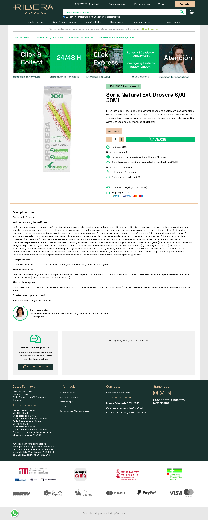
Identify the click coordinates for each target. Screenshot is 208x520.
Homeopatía (117, 22)
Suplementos (35, 22)
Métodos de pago (69, 397)
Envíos (63, 406)
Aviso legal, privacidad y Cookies (104, 513)
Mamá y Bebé (93, 22)
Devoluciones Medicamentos (74, 411)
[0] (191, 12)
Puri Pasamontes (39, 309)
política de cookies (149, 29)
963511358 (81, 4)
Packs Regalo (172, 22)
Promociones (142, 4)
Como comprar (67, 401)
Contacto (94, 4)
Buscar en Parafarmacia (77, 16)
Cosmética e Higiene (65, 22)
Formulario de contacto (118, 392)
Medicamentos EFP (144, 22)
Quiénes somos (117, 4)
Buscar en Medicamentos (106, 16)
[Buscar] (183, 12)
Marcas (162, 4)
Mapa (163, 156)
